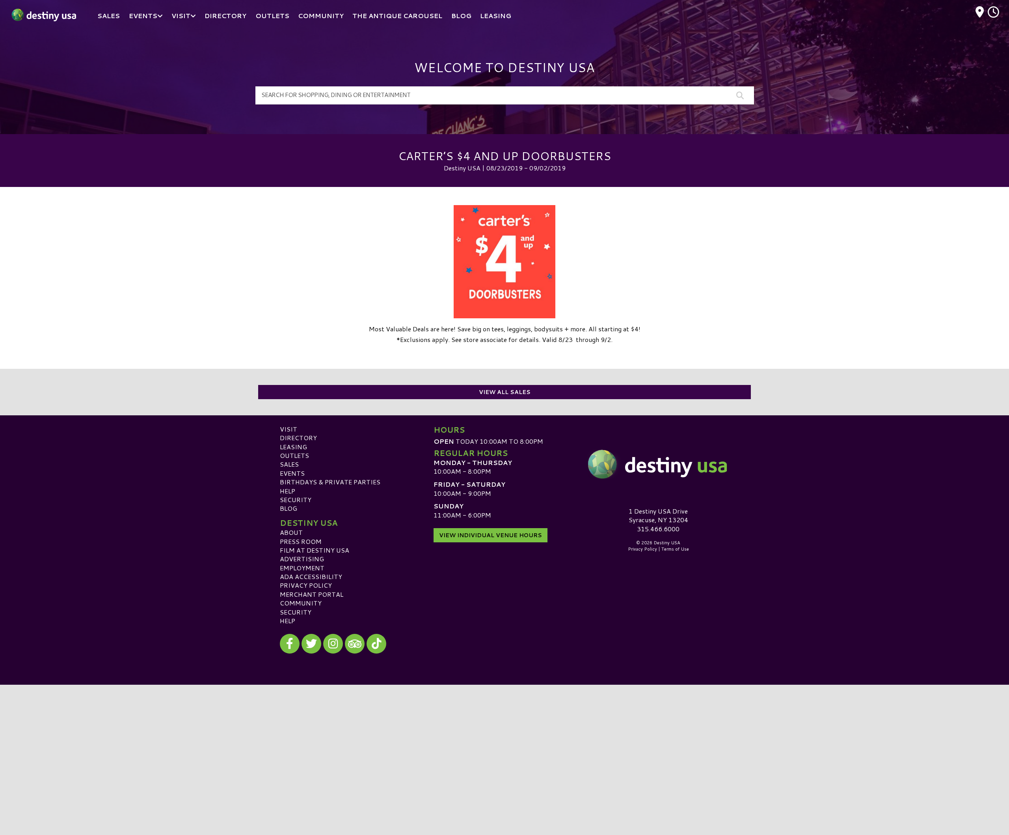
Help (287, 490)
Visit (288, 428)
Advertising (302, 558)
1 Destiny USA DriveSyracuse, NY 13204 (658, 515)
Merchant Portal (311, 594)
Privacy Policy (306, 585)
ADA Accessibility (311, 576)
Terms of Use (675, 549)
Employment (302, 567)
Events (292, 473)
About (291, 532)
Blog (288, 508)
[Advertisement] (504, 740)
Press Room (301, 541)
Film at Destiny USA (314, 550)
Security (295, 499)
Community (301, 602)
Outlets (294, 455)
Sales (289, 464)
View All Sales (505, 392)
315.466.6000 (658, 529)
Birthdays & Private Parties (330, 481)
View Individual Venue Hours (490, 535)
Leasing (293, 446)
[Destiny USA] (658, 464)
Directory (298, 437)
